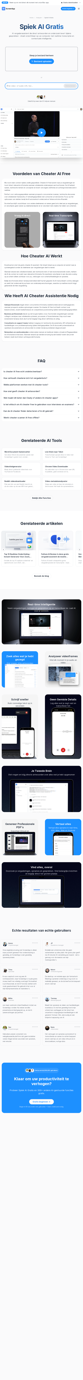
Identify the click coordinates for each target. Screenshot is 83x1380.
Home (31, 17)
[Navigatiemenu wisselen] (78, 8)
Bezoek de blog (41, 576)
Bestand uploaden (43, 61)
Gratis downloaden (70, 2)
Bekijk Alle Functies (41, 498)
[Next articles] (79, 549)
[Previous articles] (3, 549)
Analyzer (39, 17)
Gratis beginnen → (41, 1102)
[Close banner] (80, 2)
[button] (41, 59)
